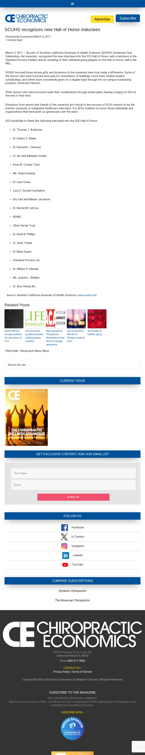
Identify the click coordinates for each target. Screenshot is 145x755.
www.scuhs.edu (86, 295)
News (45, 350)
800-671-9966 (76, 660)
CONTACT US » (73, 667)
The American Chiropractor (72, 600)
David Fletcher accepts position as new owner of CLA (13, 336)
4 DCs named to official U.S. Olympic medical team (75, 336)
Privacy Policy (61, 671)
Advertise (102, 19)
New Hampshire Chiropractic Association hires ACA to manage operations (55, 338)
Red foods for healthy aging (95, 333)
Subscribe (128, 18)
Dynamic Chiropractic (72, 591)
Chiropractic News (30, 350)
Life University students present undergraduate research (34, 336)
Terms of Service (81, 671)
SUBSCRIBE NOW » (72, 712)
